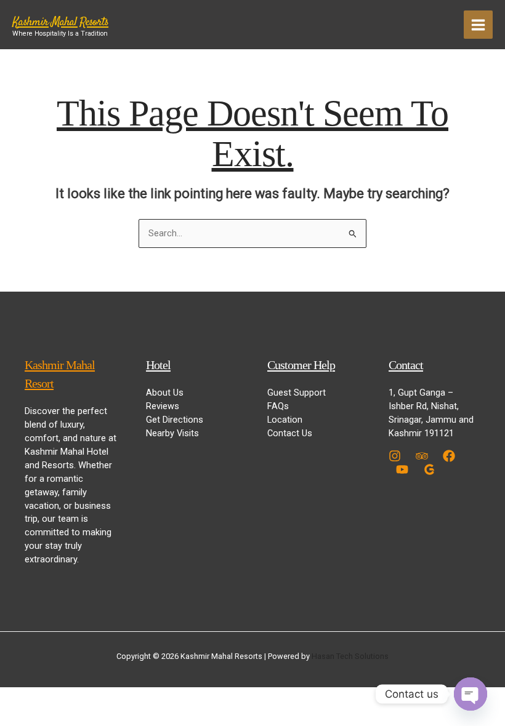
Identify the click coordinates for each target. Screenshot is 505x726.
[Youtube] (402, 469)
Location (284, 419)
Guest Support (296, 392)
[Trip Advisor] (422, 456)
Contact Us (289, 433)
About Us (165, 392)
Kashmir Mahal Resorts (60, 22)
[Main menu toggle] (478, 24)
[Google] (429, 469)
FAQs (278, 406)
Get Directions (174, 419)
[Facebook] (449, 456)
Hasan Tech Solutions (350, 656)
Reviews (162, 406)
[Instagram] (395, 456)
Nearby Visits (172, 433)
